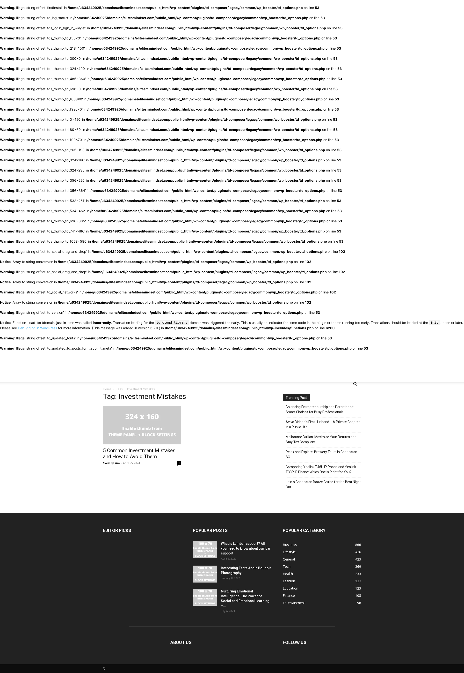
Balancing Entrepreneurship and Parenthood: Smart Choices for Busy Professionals (320, 409)
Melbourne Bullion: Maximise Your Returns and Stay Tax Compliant (321, 439)
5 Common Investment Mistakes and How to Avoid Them (139, 453)
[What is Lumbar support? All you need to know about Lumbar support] (205, 549)
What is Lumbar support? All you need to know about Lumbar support (246, 548)
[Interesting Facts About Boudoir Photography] (205, 574)
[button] (355, 384)
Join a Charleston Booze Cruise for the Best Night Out (323, 484)
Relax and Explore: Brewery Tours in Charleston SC (321, 454)
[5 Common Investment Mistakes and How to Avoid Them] (142, 425)
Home (107, 389)
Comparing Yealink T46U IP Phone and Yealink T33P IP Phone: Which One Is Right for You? (321, 469)
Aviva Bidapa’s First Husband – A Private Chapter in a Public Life (323, 424)
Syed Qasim (111, 463)
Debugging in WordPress (37, 328)
